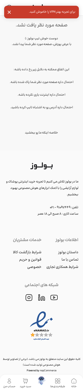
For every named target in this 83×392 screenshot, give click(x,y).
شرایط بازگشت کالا (27, 252)
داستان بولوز (68, 252)
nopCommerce (48, 371)
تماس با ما (70, 260)
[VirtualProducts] (41, 383)
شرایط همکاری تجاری (62, 267)
